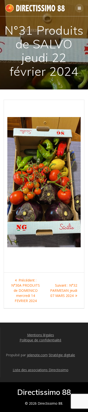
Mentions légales (40, 335)
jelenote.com (37, 355)
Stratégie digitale (62, 355)
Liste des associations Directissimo (40, 370)
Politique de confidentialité (40, 340)
